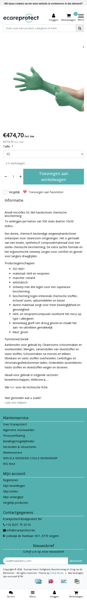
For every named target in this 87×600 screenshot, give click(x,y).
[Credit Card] (39, 583)
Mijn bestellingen (14, 486)
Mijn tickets (10, 491)
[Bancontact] (65, 583)
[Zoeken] (79, 28)
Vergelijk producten (15, 503)
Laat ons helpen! (15, 402)
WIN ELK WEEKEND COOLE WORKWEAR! (30, 458)
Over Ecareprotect (15, 424)
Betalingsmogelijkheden (18, 441)
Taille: (8, 146)
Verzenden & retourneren (19, 447)
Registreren (10, 480)
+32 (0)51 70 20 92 (18, 524)
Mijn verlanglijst (13, 497)
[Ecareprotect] (21, 17)
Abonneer (76, 561)
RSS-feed (9, 464)
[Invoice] (78, 583)
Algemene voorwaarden (18, 430)
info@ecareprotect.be (21, 530)
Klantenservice (12, 452)
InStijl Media (57, 572)
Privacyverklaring (14, 435)
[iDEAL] (52, 583)
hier (12, 387)
